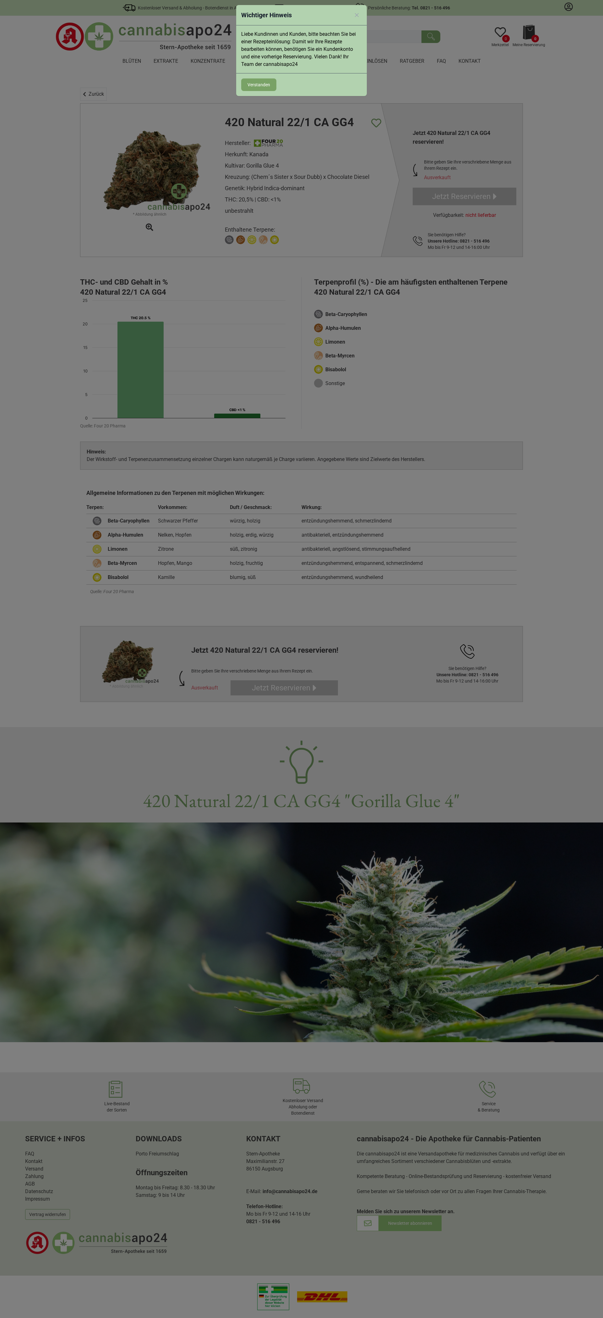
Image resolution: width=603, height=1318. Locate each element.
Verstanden (258, 84)
